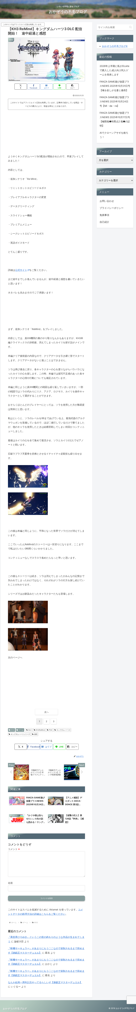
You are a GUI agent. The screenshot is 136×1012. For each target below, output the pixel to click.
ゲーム (21, 730)
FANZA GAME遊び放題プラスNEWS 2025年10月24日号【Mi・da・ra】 (114, 101)
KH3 (12, 730)
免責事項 (104, 215)
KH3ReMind (40, 730)
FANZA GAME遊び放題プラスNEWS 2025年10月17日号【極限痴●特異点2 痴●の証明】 (115, 119)
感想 (35, 734)
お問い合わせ (107, 201)
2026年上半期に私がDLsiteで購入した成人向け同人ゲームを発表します (114, 70)
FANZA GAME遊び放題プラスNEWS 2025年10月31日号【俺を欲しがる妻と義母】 (115, 86)
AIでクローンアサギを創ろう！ (114, 134)
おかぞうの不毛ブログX (115, 46)
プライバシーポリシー (112, 208)
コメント (14, 849)
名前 (10, 883)
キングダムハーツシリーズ (20, 734)
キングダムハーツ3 (63, 730)
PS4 (50, 730)
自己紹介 (104, 222)
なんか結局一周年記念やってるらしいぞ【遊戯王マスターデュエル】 (45, 982)
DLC (30, 730)
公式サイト (21, 270)
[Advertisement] (46, 131)
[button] (72, 87)
